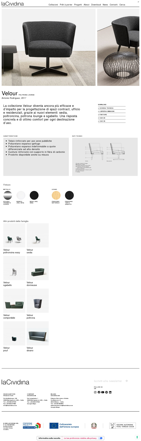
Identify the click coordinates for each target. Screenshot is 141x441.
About (86, 4)
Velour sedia (30, 251)
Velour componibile (9, 316)
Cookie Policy (8, 428)
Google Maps (31, 404)
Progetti (78, 4)
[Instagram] (95, 392)
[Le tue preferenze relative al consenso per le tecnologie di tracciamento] (137, 437)
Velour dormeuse (32, 284)
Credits (5, 429)
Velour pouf (6, 349)
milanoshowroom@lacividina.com (62, 405)
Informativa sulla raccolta (49, 438)
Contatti (114, 4)
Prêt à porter (66, 4)
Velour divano (30, 349)
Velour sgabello (7, 284)
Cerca (122, 4)
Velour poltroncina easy (11, 251)
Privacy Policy (8, 426)
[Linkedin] (110, 392)
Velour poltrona (31, 316)
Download (96, 4)
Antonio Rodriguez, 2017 (14, 97)
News (105, 4)
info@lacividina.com (10, 405)
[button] (5, 47)
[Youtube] (102, 392)
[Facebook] (99, 392)
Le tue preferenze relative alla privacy (80, 438)
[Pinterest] (106, 392)
